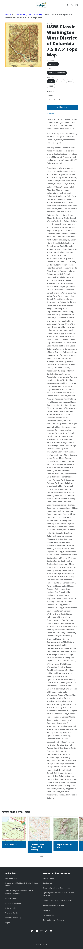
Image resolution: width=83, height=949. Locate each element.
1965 (51, 86)
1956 (70, 81)
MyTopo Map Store (43, 944)
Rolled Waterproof (57, 73)
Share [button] (51, 114)
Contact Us (47, 883)
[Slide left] (36, 856)
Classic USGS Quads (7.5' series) (28, 14)
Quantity (50, 95)
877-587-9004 (48, 878)
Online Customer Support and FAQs (57, 900)
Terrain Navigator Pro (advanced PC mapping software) (19, 892)
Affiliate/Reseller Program (53, 905)
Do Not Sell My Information (54, 920)
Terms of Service (12, 913)
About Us (46, 910)
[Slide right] (46, 856)
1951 (61, 81)
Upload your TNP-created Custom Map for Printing (58, 894)
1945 (51, 81)
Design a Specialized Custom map (56, 888)
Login (7, 923)
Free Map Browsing (13, 918)
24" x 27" (53, 64)
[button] (6, 4)
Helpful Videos (11, 898)
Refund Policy (10, 908)
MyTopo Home (11, 878)
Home (8, 14)
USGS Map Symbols (13, 903)
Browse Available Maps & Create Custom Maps (21, 884)
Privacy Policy (48, 915)
